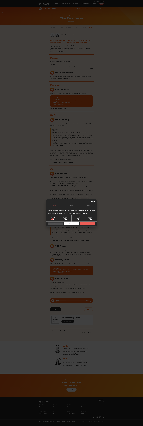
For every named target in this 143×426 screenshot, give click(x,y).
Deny (55, 223)
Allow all (87, 223)
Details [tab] (71, 205)
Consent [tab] (54, 205)
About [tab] (88, 205)
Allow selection (72, 223)
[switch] (65, 219)
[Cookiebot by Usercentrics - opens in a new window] (90, 201)
